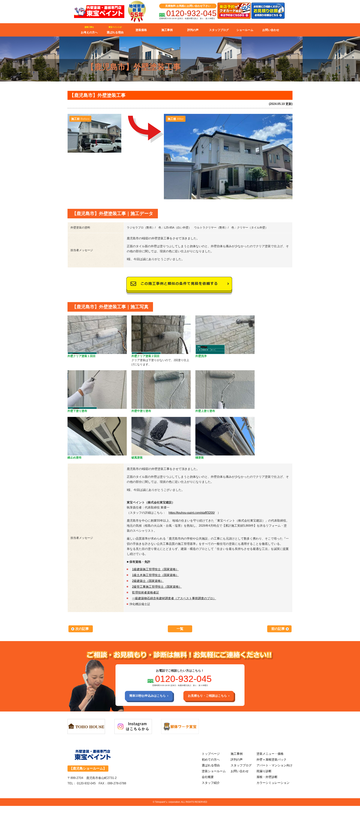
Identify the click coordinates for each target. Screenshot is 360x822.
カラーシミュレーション (273, 782)
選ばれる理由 (115, 30)
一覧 (180, 629)
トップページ (211, 753)
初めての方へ (211, 759)
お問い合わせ (270, 29)
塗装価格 (141, 29)
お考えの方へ (89, 30)
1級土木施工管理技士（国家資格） (155, 575)
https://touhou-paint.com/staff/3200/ (192, 512)
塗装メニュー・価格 (270, 753)
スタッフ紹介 (211, 782)
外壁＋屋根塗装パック (271, 759)
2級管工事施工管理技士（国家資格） (157, 586)
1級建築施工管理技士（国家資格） (155, 569)
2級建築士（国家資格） (148, 580)
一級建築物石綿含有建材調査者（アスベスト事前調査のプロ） (174, 598)
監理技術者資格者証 (145, 592)
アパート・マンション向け (274, 765)
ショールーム (244, 29)
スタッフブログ (219, 29)
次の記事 (82, 629)
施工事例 (167, 29)
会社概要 (208, 777)
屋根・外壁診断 (267, 777)
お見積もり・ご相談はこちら (207, 695)
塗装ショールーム (214, 771)
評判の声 (193, 29)
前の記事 (278, 629)
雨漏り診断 (264, 771)
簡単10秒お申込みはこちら (147, 695)
